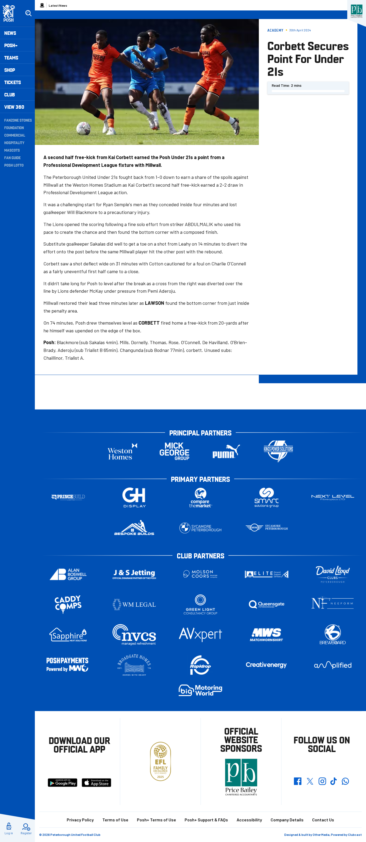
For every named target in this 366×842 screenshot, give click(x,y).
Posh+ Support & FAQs (206, 819)
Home (42, 5)
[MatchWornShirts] (266, 635)
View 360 (14, 106)
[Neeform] (332, 604)
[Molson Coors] (200, 574)
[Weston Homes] (122, 451)
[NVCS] (134, 635)
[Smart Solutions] (266, 498)
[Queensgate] (266, 604)
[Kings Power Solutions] (278, 451)
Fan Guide (12, 157)
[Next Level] (332, 498)
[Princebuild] (68, 498)
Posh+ (11, 45)
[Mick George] (174, 451)
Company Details (287, 819)
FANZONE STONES (18, 120)
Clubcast (355, 834)
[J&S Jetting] (134, 574)
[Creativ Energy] (266, 665)
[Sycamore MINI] (266, 528)
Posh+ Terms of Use (156, 819)
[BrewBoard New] (332, 635)
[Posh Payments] (68, 665)
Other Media (321, 834)
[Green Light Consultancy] (200, 604)
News (10, 32)
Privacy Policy (80, 819)
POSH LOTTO (14, 165)
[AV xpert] (200, 634)
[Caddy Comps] (68, 604)
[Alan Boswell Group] (68, 574)
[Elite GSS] (266, 574)
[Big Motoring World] (200, 690)
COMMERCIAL (14, 135)
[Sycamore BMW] (200, 528)
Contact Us (323, 819)
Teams (11, 57)
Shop (9, 69)
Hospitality (14, 142)
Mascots (12, 150)
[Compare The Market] (200, 498)
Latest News (58, 5)
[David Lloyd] (332, 574)
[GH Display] (134, 498)
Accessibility (249, 819)
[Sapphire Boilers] (68, 635)
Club (9, 94)
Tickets (12, 82)
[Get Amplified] (332, 665)
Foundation (14, 127)
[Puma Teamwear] (226, 451)
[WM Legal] (134, 604)
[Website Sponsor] (356, 11)
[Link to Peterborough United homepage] (11, 13)
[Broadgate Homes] (134, 665)
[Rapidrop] (200, 665)
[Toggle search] (28, 13)
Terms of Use (115, 819)
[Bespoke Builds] (134, 528)
